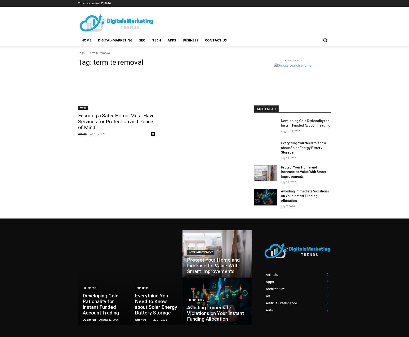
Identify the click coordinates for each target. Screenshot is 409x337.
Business (90, 288)
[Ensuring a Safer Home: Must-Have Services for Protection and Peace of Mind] (116, 90)
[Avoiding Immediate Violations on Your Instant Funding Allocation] (265, 197)
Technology (196, 300)
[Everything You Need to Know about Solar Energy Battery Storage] (265, 149)
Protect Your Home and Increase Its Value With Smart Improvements (303, 171)
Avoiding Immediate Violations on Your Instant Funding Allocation (305, 195)
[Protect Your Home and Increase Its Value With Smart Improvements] (265, 173)
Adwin (82, 134)
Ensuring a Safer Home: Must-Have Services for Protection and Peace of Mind (116, 121)
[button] (325, 40)
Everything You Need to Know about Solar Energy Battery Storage (303, 147)
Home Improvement (201, 252)
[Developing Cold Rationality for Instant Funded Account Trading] (265, 127)
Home (83, 107)
